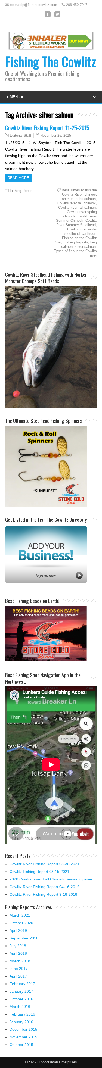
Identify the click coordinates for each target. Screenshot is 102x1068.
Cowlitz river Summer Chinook (76, 218)
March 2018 (20, 961)
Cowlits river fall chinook (76, 203)
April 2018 (18, 953)
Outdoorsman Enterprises (57, 1062)
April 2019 (18, 930)
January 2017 (21, 991)
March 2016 (20, 1006)
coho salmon (86, 199)
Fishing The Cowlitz (50, 61)
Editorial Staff (20, 136)
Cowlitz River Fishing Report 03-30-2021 (44, 864)
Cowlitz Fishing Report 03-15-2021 (39, 871)
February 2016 (22, 1014)
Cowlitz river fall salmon (77, 207)
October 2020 (21, 923)
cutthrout (89, 234)
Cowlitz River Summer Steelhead (76, 222)
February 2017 (22, 984)
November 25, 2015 (55, 135)
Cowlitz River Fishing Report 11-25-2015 (47, 127)
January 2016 (21, 1022)
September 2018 (24, 938)
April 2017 (18, 976)
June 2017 (19, 968)
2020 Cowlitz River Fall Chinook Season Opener (51, 879)
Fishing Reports (22, 191)
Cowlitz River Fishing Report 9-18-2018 (43, 894)
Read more (18, 178)
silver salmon (85, 247)
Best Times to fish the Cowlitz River (79, 192)
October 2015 (21, 1044)
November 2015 (23, 1037)
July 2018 (18, 946)
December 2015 (23, 1029)
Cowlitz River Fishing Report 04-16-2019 (44, 887)
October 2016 (21, 999)
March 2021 (20, 915)
